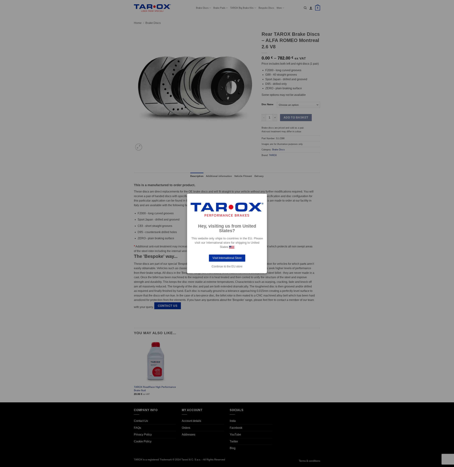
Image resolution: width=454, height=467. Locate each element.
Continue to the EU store (227, 266)
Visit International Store (227, 257)
